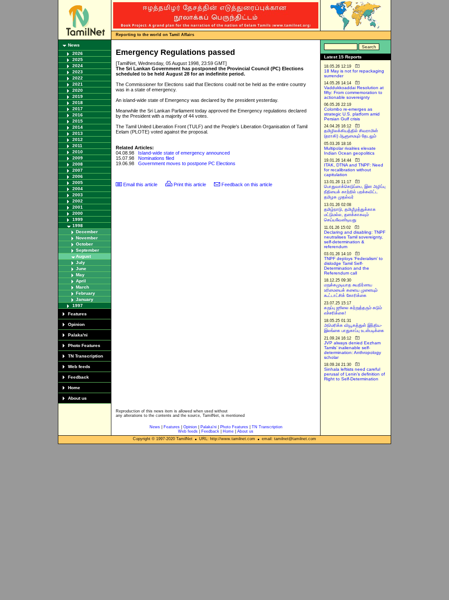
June (81, 268)
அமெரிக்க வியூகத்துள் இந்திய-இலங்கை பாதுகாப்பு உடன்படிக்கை (354, 328)
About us (77, 398)
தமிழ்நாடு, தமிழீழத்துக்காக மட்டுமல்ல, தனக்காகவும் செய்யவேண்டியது (350, 214)
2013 (77, 133)
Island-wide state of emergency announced (184, 152)
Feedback (78, 377)
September (87, 250)
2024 (77, 65)
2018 (77, 102)
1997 (77, 305)
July (80, 262)
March (82, 287)
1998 (77, 225)
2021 (77, 84)
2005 (77, 182)
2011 (77, 145)
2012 (77, 139)
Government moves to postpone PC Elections (186, 163)
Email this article (140, 184)
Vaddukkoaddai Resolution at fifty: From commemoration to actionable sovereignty (354, 92)
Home (74, 387)
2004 (77, 188)
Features (77, 313)
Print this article (190, 184)
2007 (77, 170)
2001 (77, 207)
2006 (77, 176)
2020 (77, 90)
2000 (77, 213)
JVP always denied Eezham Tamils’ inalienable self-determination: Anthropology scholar (352, 350)
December (87, 231)
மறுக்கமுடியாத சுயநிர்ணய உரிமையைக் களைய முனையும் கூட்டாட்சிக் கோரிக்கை (351, 290)
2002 (77, 201)
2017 (77, 108)
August (83, 256)
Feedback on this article (246, 184)
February (85, 293)
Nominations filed (156, 158)
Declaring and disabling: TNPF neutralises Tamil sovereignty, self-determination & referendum (354, 239)
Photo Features (84, 345)
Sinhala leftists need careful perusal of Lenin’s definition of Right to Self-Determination (354, 374)
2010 (77, 151)
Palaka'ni (78, 335)
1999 (77, 219)
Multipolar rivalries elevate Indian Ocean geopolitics (350, 150)
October (84, 244)
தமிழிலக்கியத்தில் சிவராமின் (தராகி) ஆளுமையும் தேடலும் (351, 133)
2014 (77, 127)
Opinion (76, 324)
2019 (77, 96)
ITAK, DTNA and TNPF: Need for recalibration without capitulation (353, 170)
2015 (77, 121)
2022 (77, 78)
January (84, 299)
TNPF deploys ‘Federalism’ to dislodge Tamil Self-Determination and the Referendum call (353, 265)
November (87, 237)
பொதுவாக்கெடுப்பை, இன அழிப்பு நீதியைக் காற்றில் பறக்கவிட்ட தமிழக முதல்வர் (354, 191)
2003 (77, 194)
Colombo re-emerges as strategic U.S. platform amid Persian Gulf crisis (352, 114)
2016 (77, 114)
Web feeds (79, 366)
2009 (77, 157)
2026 (77, 53)
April (81, 280)
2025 (77, 59)
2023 (77, 71)
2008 (77, 164)
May (80, 274)
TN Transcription (85, 356)
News (74, 45)
